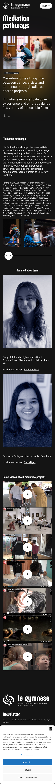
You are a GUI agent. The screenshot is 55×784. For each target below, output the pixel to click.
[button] (50, 729)
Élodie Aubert (31, 369)
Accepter (27, 762)
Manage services (27, 755)
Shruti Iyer (29, 462)
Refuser (27, 769)
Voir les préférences (27, 777)
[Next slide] (50, 233)
